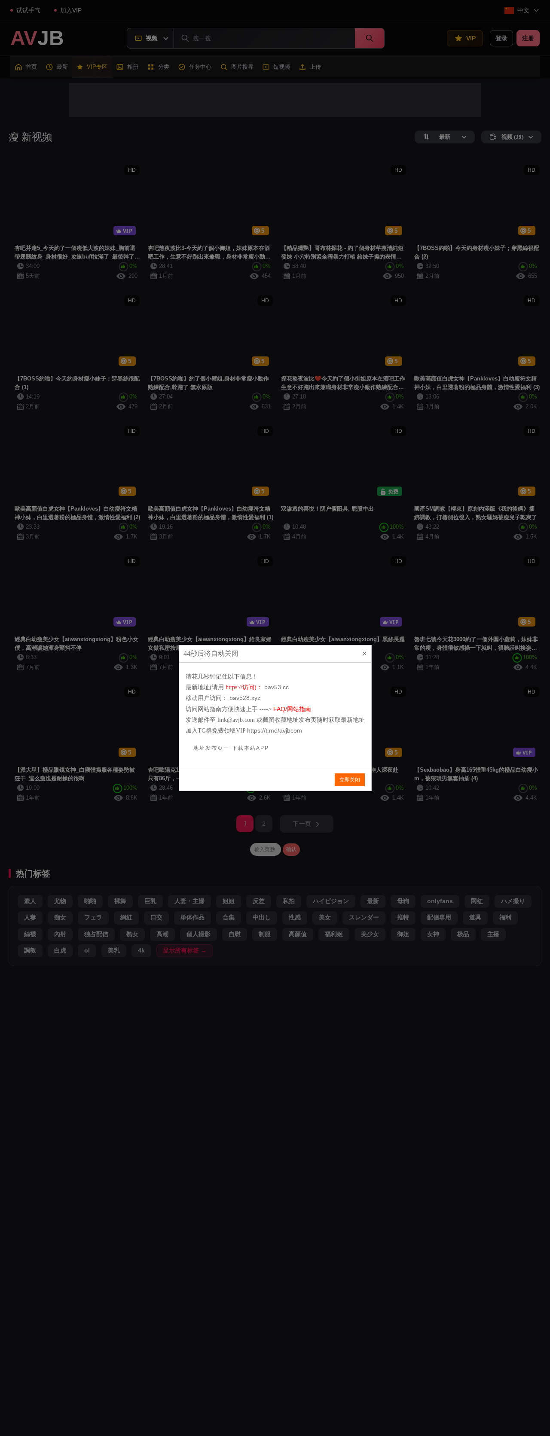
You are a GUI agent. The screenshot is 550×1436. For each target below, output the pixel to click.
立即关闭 (349, 780)
